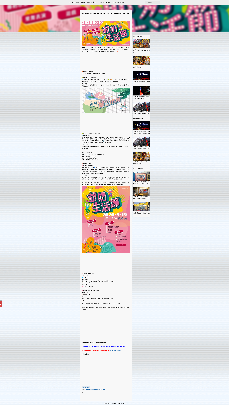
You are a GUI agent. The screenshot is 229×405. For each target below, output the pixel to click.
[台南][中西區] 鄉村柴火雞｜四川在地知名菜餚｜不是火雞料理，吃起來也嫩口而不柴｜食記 (141, 51)
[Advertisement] (106, 60)
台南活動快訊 (85, 387)
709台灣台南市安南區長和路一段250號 (95, 389)
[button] (82, 17)
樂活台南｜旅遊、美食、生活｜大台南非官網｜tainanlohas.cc (98, 2)
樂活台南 (114, 403)
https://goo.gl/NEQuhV (115, 350)
